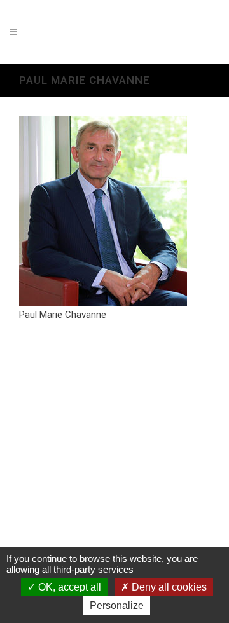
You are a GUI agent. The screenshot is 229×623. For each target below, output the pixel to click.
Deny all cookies (168, 587)
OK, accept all (68, 587)
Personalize (117, 605)
